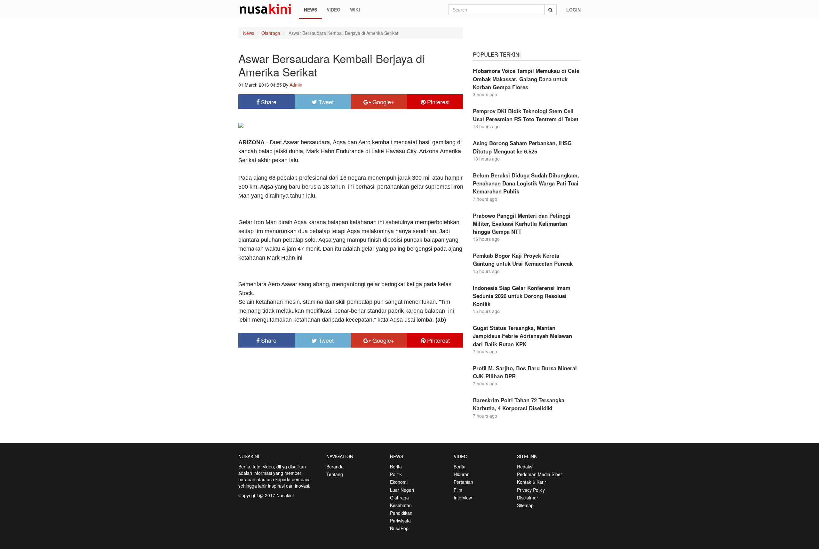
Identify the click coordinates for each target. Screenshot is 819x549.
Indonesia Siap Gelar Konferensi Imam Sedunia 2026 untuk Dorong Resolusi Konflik (521, 296)
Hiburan (462, 474)
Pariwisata (400, 520)
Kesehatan (401, 505)
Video (333, 9)
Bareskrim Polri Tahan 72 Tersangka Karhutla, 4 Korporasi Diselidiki (518, 404)
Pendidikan (401, 513)
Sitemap (525, 505)
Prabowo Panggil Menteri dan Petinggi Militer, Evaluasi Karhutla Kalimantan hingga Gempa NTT (521, 223)
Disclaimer (527, 497)
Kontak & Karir (531, 482)
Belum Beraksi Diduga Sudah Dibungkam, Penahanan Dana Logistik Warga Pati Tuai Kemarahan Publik (526, 183)
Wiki (355, 9)
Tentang (334, 474)
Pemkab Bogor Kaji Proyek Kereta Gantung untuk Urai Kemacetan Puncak (523, 259)
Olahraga (270, 33)
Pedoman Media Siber (539, 474)
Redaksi (525, 466)
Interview (463, 497)
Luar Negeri (402, 490)
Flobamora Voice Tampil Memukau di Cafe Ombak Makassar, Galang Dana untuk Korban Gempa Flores (526, 78)
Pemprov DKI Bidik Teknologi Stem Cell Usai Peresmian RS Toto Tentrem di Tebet (525, 115)
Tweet (325, 102)
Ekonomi (399, 482)
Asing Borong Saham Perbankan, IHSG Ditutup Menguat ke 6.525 (522, 147)
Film (458, 490)
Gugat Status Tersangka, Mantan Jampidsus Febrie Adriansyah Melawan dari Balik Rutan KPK (522, 336)
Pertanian (463, 482)
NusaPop (399, 528)
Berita (396, 466)
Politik (396, 474)
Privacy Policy (531, 490)
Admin (296, 85)
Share (267, 102)
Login (573, 9)
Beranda (335, 466)
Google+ (382, 102)
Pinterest (437, 102)
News (310, 9)
